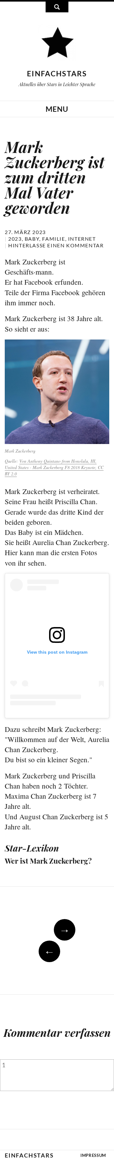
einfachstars (57, 73)
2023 (15, 239)
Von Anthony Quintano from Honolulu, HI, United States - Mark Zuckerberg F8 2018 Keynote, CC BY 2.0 (54, 467)
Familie (53, 239)
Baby (32, 239)
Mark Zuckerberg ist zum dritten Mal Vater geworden (54, 177)
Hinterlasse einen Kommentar (56, 245)
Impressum (93, 1155)
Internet (82, 239)
